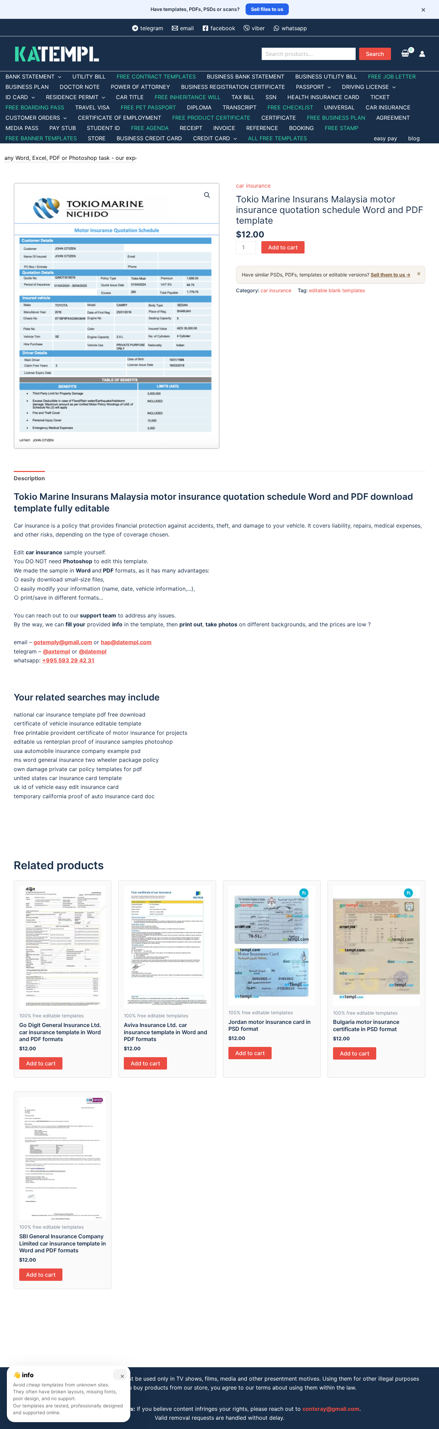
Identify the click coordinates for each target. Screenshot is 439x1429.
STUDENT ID (103, 128)
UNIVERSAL (339, 107)
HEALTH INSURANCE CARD (323, 97)
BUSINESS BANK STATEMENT (245, 76)
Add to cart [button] (41, 1063)
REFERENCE (262, 128)
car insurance (253, 185)
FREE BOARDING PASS (34, 107)
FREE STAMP (341, 128)
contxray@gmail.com (330, 1408)
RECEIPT (191, 128)
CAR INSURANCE (388, 107)
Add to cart (283, 247)
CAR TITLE (130, 97)
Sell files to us (267, 9)
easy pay (385, 138)
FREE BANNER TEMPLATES (41, 138)
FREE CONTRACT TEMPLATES (156, 76)
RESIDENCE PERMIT (72, 97)
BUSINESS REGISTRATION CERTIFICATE (233, 86)
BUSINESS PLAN (27, 86)
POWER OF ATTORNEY (140, 86)
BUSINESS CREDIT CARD (149, 138)
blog (414, 138)
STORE (97, 138)
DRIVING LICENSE (365, 86)
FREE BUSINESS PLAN (336, 117)
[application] (58, 76)
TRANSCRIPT (240, 107)
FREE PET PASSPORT (148, 107)
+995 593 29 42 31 (68, 660)
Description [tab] (29, 478)
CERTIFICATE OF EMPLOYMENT (119, 117)
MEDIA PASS (21, 128)
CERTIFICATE (278, 117)
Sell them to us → (391, 274)
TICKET (380, 97)
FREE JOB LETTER (392, 76)
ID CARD (16, 97)
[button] (207, 195)
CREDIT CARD (211, 138)
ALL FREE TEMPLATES (277, 138)
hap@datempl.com (126, 642)
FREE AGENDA (150, 128)
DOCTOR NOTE (80, 86)
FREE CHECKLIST (290, 107)
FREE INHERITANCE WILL (188, 97)
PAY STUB (62, 128)
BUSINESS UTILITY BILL (326, 76)
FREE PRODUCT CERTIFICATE (211, 117)
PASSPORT (310, 86)
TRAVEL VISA (92, 107)
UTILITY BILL (89, 76)
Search (375, 53)
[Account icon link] (422, 54)
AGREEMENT (393, 117)
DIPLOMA (199, 107)
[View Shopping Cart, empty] (405, 54)
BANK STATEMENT (30, 76)
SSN (270, 97)
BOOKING (301, 128)
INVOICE (224, 128)
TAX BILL (243, 97)
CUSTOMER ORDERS (32, 117)
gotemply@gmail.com (63, 642)
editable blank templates (337, 290)
